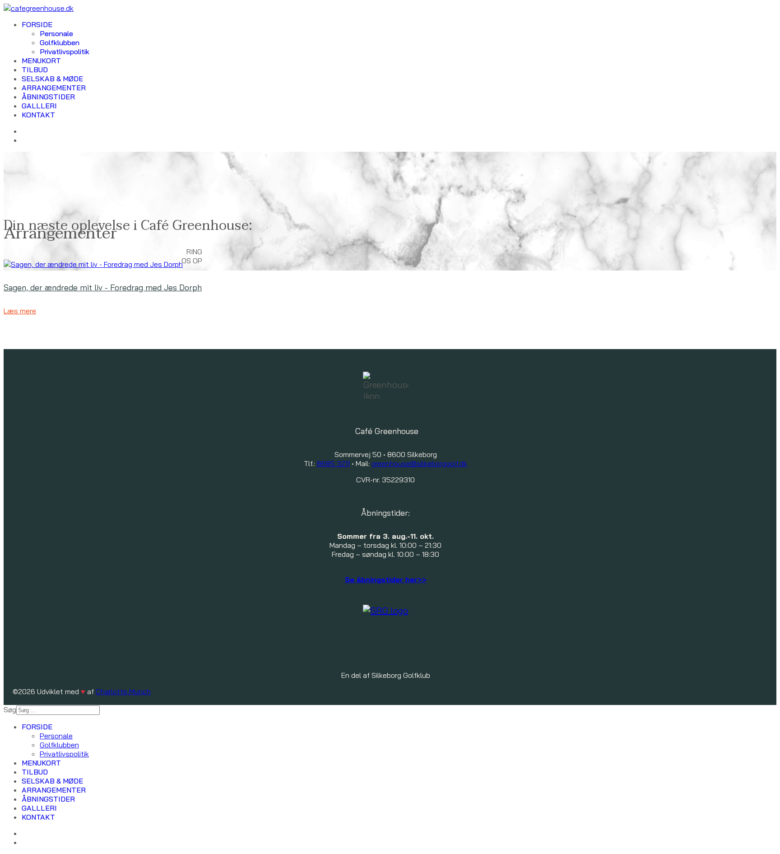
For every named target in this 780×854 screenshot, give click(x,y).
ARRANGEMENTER (54, 87)
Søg (10, 709)
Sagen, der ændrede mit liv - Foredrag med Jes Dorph (103, 287)
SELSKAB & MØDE (52, 78)
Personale (56, 33)
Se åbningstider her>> (386, 579)
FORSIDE (37, 24)
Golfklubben (59, 42)
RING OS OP (191, 256)
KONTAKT (38, 114)
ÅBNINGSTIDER (48, 96)
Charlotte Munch (123, 691)
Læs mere (20, 310)
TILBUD (35, 69)
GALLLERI (39, 105)
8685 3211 (333, 463)
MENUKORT (41, 60)
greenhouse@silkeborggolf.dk (419, 463)
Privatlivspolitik (64, 51)
